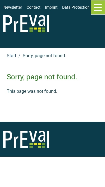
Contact (34, 7)
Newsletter (12, 7)
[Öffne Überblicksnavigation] (98, 7)
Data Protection (76, 7)
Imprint (51, 7)
